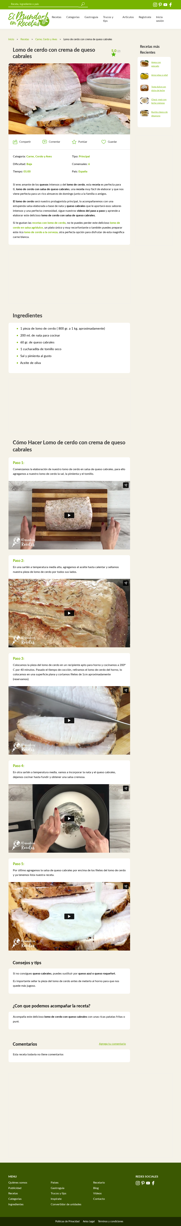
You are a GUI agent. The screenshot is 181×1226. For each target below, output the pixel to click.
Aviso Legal (89, 1221)
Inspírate (56, 1199)
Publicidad (14, 1188)
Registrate (145, 17)
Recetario (99, 1182)
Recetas (56, 17)
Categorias (73, 17)
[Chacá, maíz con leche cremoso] (144, 100)
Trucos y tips (108, 19)
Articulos (128, 17)
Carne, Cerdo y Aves (46, 39)
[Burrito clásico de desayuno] (144, 113)
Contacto (99, 1199)
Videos (97, 1193)
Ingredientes (16, 1204)
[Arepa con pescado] (144, 63)
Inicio (11, 39)
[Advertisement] (69, 277)
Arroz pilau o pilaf (159, 75)
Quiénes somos (17, 1182)
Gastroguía (91, 17)
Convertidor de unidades (66, 1204)
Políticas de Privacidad (67, 1221)
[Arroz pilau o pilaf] (144, 76)
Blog (96, 1188)
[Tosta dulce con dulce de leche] (144, 87)
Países (55, 1182)
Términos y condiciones (110, 1221)
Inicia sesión (160, 19)
